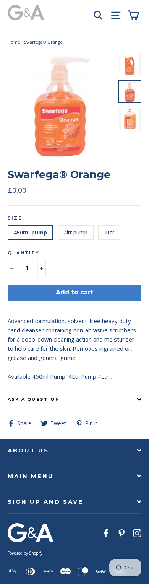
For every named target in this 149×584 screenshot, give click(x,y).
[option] (61, 106)
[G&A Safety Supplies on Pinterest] (121, 532)
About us (28, 450)
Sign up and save (45, 501)
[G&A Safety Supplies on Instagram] (137, 532)
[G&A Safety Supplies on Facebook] (106, 532)
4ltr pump (75, 232)
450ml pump (30, 232)
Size (15, 218)
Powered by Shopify (25, 553)
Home (14, 42)
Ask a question (34, 399)
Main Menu (31, 476)
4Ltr (109, 232)
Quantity (24, 252)
